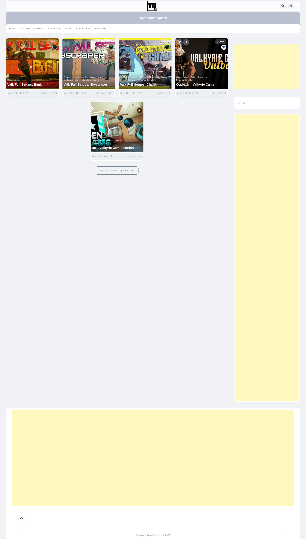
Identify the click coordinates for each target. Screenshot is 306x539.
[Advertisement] (267, 66)
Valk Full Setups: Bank (24, 84)
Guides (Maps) (96, 77)
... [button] (15, 5)
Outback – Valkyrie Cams (195, 84)
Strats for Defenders (31, 29)
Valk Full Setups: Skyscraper (85, 84)
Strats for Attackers (59, 29)
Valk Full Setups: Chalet (138, 84)
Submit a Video (83, 29)
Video (53, 42)
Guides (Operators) (72, 80)
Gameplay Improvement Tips (76, 77)
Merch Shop (101, 29)
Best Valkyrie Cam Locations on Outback (116, 148)
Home (12, 29)
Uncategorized (13, 80)
